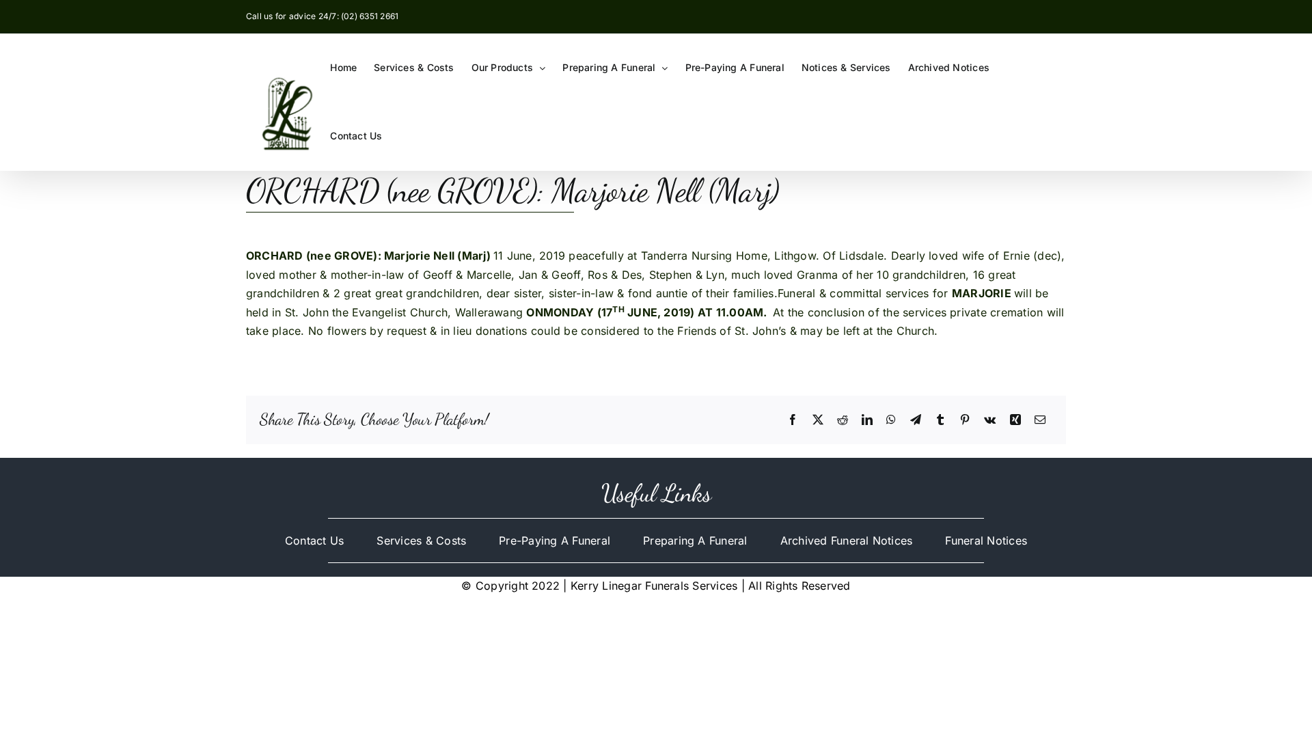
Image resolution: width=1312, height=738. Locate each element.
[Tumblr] (940, 420)
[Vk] (989, 420)
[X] (818, 420)
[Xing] (1015, 420)
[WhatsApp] (891, 420)
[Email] (1040, 420)
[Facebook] (792, 420)
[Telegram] (915, 420)
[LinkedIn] (867, 420)
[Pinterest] (965, 420)
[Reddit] (842, 420)
